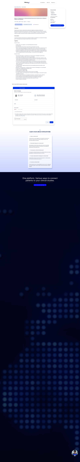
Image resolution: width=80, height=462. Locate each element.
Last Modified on (53, 21)
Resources (53, 2)
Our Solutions (42, 2)
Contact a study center (57, 25)
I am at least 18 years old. (18, 111)
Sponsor (51, 19)
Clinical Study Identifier (53, 16)
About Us (48, 2)
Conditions (52, 11)
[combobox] (15, 109)
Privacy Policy (23, 115)
